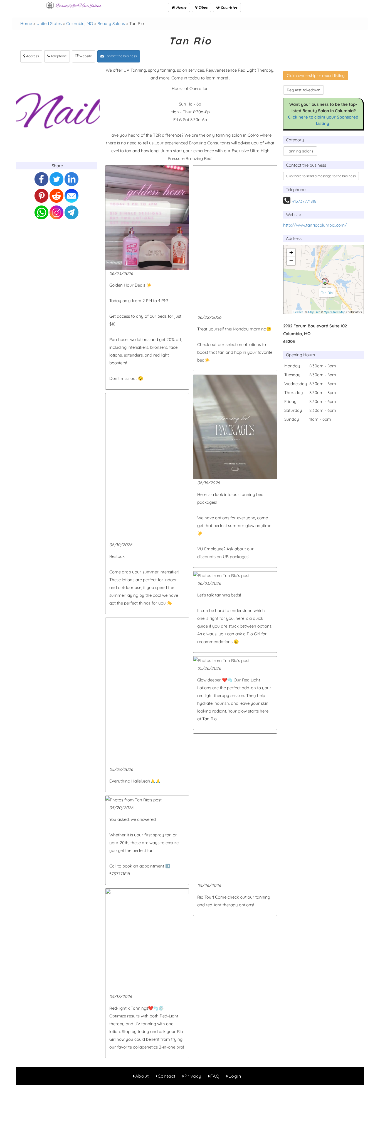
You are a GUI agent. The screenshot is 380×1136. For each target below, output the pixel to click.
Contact (167, 1076)
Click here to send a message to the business (321, 176)
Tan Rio (327, 292)
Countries (228, 7)
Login (234, 1076)
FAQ (214, 1076)
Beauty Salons (111, 23)
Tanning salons (300, 151)
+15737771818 (304, 201)
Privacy (192, 1076)
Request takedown (303, 89)
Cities (202, 7)
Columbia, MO (79, 23)
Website (85, 56)
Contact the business (120, 56)
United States (49, 23)
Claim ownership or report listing (316, 75)
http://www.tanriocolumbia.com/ (315, 225)
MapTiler (314, 312)
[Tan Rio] (325, 281)
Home (180, 7)
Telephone (58, 56)
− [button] (291, 260)
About (142, 1076)
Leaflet (298, 312)
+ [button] (291, 252)
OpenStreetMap (334, 312)
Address (32, 56)
